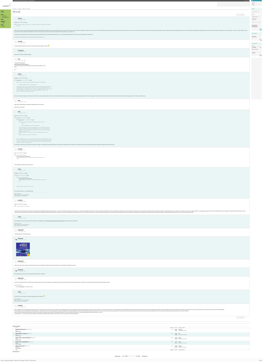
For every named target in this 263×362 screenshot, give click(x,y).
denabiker (20, 200)
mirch (16, 330)
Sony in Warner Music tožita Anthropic (23, 0)
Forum (2, 14)
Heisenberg (17, 346)
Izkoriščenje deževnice (20, 329)
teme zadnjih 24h (5, 17)
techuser (16, 334)
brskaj (3, 22)
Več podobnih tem (16, 351)
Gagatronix (20, 238)
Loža (20, 331)
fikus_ (19, 100)
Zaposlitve (3, 21)
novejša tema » (145, 356)
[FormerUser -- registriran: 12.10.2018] (15, 51)
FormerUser (21, 50)
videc (19, 111)
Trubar (19, 169)
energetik (20, 41)
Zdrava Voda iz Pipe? (20, 346)
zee (179, 333)
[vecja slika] (23, 249)
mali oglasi (4, 15)
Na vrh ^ (260, 360)
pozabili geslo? (255, 26)
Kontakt (27, 360)
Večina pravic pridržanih (8, 360)
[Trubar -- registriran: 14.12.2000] (15, 169)
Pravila (2, 360)
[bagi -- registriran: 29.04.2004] (15, 59)
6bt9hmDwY (21, 230)
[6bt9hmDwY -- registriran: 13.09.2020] (15, 230)
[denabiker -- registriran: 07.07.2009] (15, 200)
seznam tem (254, 36)
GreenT (15, 22)
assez (16, 338)
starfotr (19, 74)
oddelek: (123, 356)
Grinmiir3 (180, 329)
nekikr (15, 204)
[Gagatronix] (15, 239)
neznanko (20, 149)
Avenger (20, 18)
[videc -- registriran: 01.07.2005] (15, 112)
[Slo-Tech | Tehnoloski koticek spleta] (7, 5)
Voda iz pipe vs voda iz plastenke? (23, 337)
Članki (2, 19)
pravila (3, 26)
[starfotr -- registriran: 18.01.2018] (15, 74)
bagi (19, 59)
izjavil (26, 22)
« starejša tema (117, 356)
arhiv (3, 12)
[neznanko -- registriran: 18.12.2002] (15, 149)
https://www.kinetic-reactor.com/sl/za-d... (21, 64)
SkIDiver (180, 346)
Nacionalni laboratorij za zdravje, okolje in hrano (56, 220)
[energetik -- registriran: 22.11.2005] (15, 42)
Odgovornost (16, 360)
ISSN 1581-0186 (33, 360)
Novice (2, 11)
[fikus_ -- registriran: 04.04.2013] (15, 101)
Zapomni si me (255, 16)
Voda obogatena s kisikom (21, 333)
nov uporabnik (254, 25)
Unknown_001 (19, 80)
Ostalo (2, 24)
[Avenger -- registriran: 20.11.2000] (15, 19)
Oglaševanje (22, 360)
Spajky (179, 337)
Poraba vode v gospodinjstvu (21, 341)
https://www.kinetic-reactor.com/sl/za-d (25, 178)
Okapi (179, 341)
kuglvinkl (16, 342)
